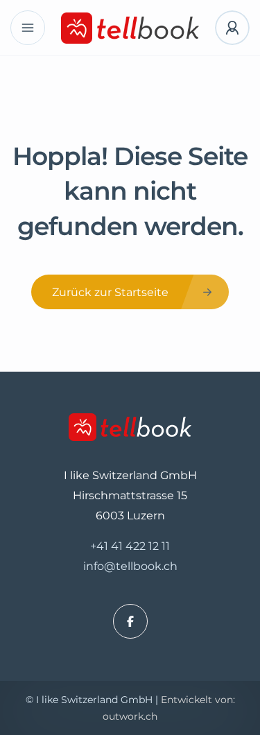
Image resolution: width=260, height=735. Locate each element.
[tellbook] (130, 28)
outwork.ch (130, 716)
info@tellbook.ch (130, 566)
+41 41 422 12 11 (130, 546)
